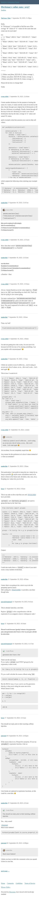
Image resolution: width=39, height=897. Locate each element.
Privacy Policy (5, 887)
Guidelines (19, 883)
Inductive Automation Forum (10, 2)
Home (3, 883)
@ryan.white (32, 494)
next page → (5, 871)
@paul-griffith (16, 590)
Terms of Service (29, 883)
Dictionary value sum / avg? (15, 6)
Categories (10, 883)
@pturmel (5, 825)
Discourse (12, 892)
